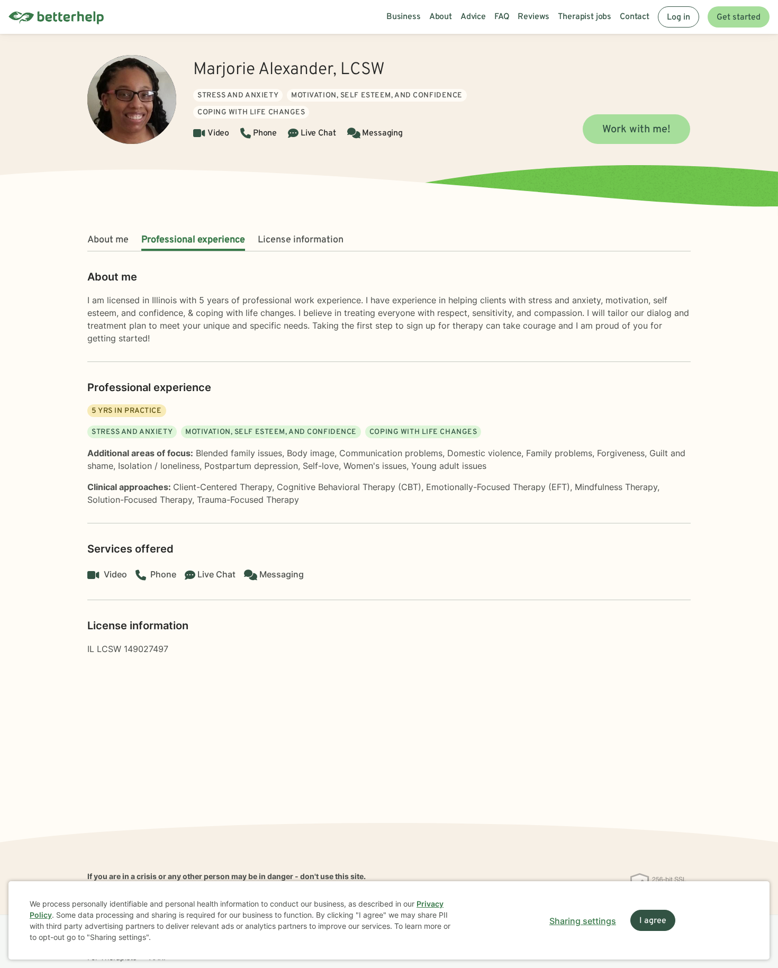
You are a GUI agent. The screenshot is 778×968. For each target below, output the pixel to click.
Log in (678, 17)
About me (108, 240)
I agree (652, 921)
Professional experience (193, 240)
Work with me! (636, 130)
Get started (739, 17)
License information (300, 240)
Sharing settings (582, 921)
